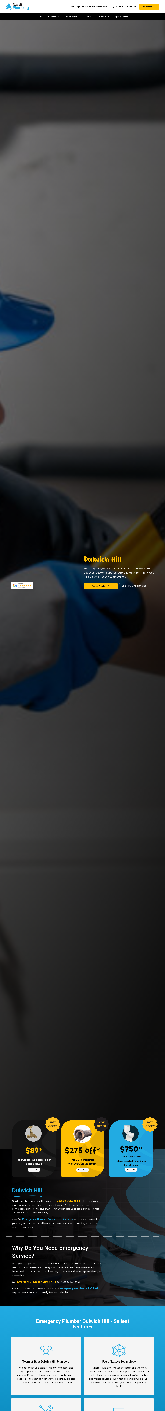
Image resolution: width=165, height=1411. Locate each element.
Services (52, 17)
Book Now (147, 7)
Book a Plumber (99, 586)
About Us (89, 17)
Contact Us (104, 17)
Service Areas (71, 17)
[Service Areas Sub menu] (79, 17)
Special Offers (121, 17)
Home (39, 17)
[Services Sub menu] (58, 17)
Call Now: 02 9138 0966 (125, 7)
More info (34, 1170)
